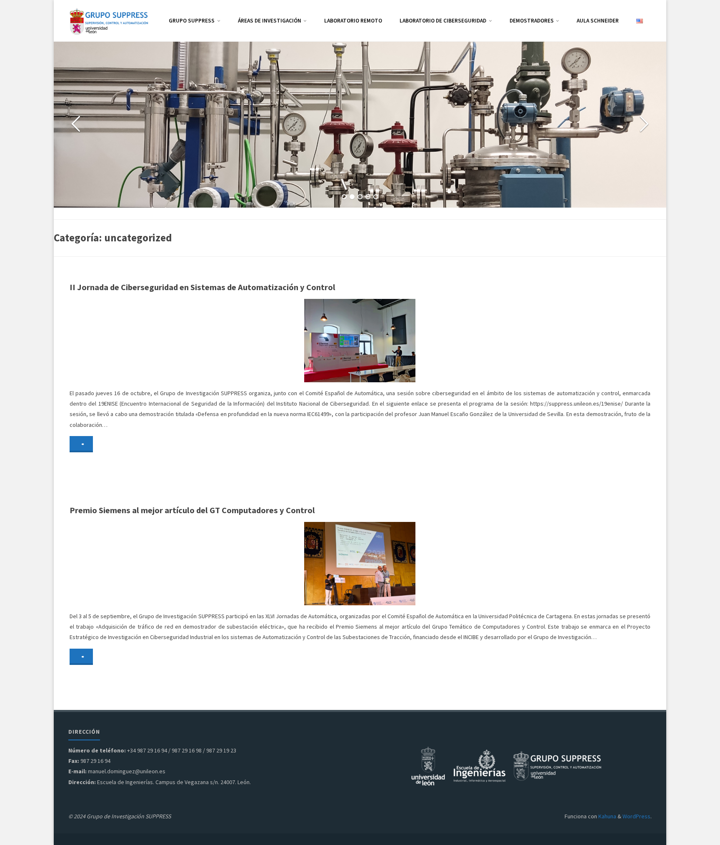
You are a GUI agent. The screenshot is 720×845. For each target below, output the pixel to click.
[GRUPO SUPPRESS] (110, 21)
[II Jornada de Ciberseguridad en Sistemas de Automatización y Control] (455, 340)
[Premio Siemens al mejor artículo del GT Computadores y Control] (455, 563)
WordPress (636, 816)
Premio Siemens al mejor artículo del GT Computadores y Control (192, 510)
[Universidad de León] (428, 765)
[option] (360, 125)
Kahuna (606, 816)
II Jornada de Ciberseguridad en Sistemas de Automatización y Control (202, 287)
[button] (344, 196)
